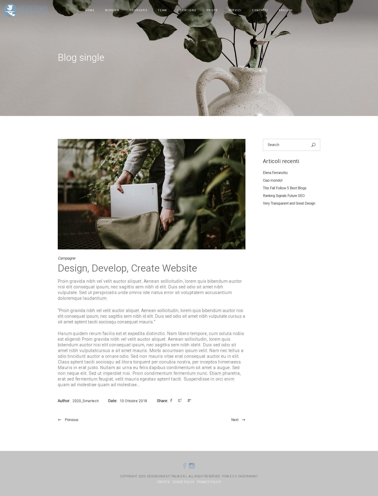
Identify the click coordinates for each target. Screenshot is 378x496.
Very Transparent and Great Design (289, 203)
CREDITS (163, 482)
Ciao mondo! (272, 180)
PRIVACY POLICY (209, 482)
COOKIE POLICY (183, 482)
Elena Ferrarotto (275, 172)
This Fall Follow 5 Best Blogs (284, 188)
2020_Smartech (86, 401)
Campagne (66, 258)
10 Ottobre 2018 (133, 401)
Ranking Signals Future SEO (284, 195)
